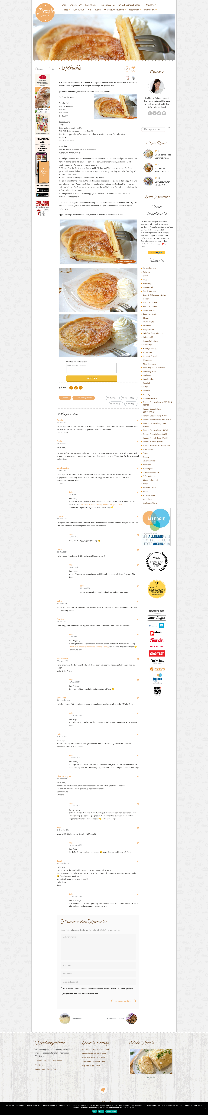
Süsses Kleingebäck (150, 480)
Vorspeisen (147, 499)
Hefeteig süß (148, 337)
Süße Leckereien (149, 476)
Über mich (134, 9)
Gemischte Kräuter (150, 314)
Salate (145, 453)
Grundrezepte (148, 322)
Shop (64, 4)
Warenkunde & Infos (114, 9)
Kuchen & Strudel (149, 356)
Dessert (65, 398)
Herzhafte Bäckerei (150, 341)
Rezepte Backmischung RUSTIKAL (156, 430)
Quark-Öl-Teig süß (150, 398)
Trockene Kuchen (149, 487)
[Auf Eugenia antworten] (138, 516)
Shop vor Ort (76, 4)
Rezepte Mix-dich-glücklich (153, 441)
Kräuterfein (151, 4)
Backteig (113, 398)
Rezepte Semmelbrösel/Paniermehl (156, 445)
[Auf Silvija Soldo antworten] (138, 698)
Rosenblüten (148, 449)
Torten (145, 484)
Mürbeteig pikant (149, 371)
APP (89, 9)
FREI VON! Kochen (150, 306)
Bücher (97, 9)
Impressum (149, 9)
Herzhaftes (147, 345)
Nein (101, 1111)
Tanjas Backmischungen (129, 4)
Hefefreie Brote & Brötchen (153, 333)
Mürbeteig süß (148, 375)
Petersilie (146, 390)
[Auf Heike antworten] (138, 734)
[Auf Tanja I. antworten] (138, 861)
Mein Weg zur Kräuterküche (154, 367)
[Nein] (205, 1108)
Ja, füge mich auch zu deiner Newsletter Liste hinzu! (81, 994)
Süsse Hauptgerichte (84, 398)
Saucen (146, 457)
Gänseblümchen (149, 310)
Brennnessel (148, 287)
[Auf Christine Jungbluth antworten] (138, 776)
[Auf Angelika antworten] (138, 619)
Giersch (146, 318)
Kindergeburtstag (149, 348)
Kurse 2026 (78, 9)
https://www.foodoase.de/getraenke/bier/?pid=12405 (101, 504)
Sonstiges (147, 464)
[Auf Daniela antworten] (138, 420)
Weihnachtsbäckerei (151, 503)
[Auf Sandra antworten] (138, 441)
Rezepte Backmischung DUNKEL (155, 416)
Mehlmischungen (149, 364)
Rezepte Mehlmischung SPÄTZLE (155, 438)
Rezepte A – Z (108, 4)
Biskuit (145, 276)
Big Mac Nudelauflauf (91, 1065)
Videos (65, 9)
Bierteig (131, 404)
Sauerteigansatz (149, 461)
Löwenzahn (147, 360)
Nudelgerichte (148, 379)
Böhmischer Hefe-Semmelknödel (95, 1049)
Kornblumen (147, 352)
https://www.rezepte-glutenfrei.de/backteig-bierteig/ (89, 647)
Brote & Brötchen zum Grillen (154, 295)
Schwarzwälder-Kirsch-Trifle (93, 1057)
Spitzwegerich (148, 468)
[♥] (103, 1090)
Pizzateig (146, 394)
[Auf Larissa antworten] (138, 550)
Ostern (146, 387)
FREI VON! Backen (150, 302)
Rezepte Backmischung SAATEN (155, 434)
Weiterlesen (111, 1111)
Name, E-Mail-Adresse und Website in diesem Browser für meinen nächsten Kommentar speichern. (98, 988)
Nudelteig (147, 383)
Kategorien (90, 4)
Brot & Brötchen (149, 291)
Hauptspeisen (148, 329)
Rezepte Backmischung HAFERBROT (157, 419)
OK (94, 1111)
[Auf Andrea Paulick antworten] (138, 659)
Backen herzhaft (149, 268)
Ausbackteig (129, 398)
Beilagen (146, 272)
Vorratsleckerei (149, 495)
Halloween (147, 325)
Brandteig (147, 283)
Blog (144, 279)
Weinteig (116, 404)
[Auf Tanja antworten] (138, 492)
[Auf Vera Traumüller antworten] (138, 468)
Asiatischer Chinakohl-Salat (93, 1061)
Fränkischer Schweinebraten (94, 1053)
